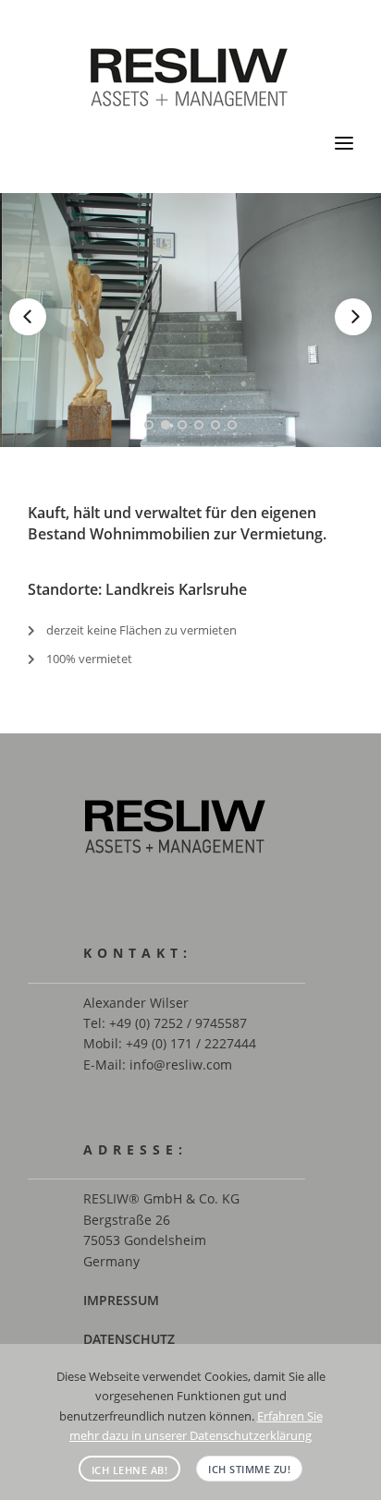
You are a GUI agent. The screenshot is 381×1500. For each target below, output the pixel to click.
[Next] (353, 316)
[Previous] (27, 316)
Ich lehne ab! (130, 1470)
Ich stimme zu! (249, 1469)
